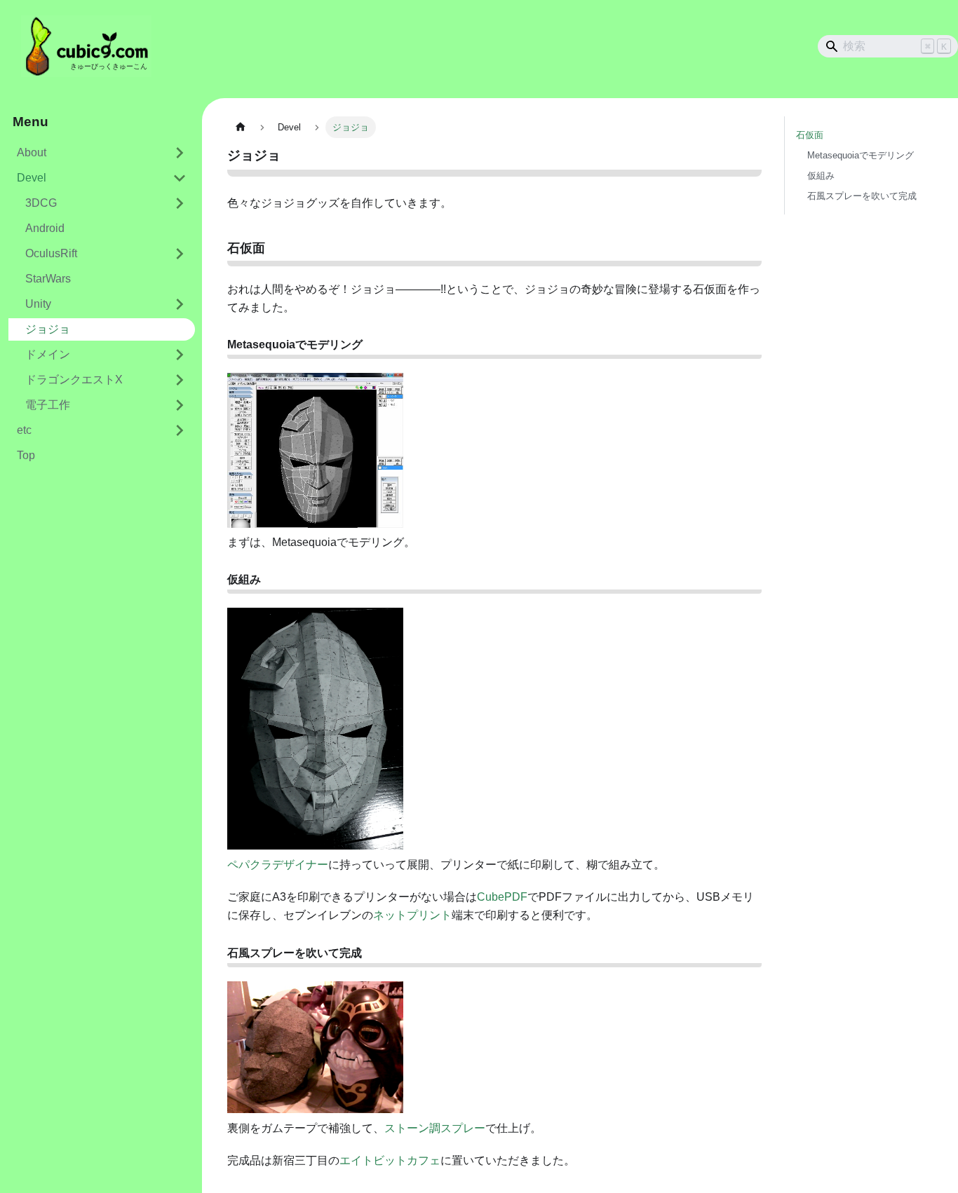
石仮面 (809, 135)
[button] (97, 178)
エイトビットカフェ (389, 1160)
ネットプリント (412, 915)
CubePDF (502, 897)
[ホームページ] (240, 127)
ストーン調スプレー (434, 1128)
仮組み (821, 175)
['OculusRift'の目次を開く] (179, 254)
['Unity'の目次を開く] (179, 304)
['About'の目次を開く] (179, 153)
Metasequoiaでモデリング (860, 155)
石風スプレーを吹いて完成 (862, 196)
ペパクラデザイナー (277, 865)
